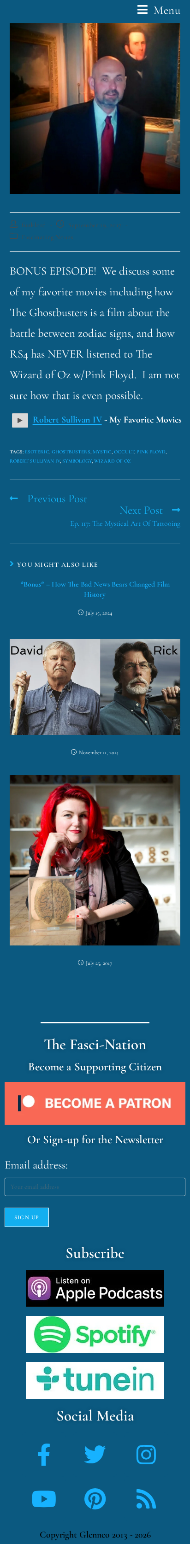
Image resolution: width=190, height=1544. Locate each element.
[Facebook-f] (44, 1454)
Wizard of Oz (112, 461)
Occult (124, 452)
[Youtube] (44, 1499)
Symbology (77, 461)
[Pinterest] (95, 1499)
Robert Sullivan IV (35, 461)
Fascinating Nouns (47, 237)
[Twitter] (95, 1454)
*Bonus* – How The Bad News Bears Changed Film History (95, 589)
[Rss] (146, 1499)
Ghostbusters (71, 452)
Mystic (102, 452)
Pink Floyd (151, 452)
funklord (34, 225)
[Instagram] (146, 1454)
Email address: (36, 1165)
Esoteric (37, 452)
